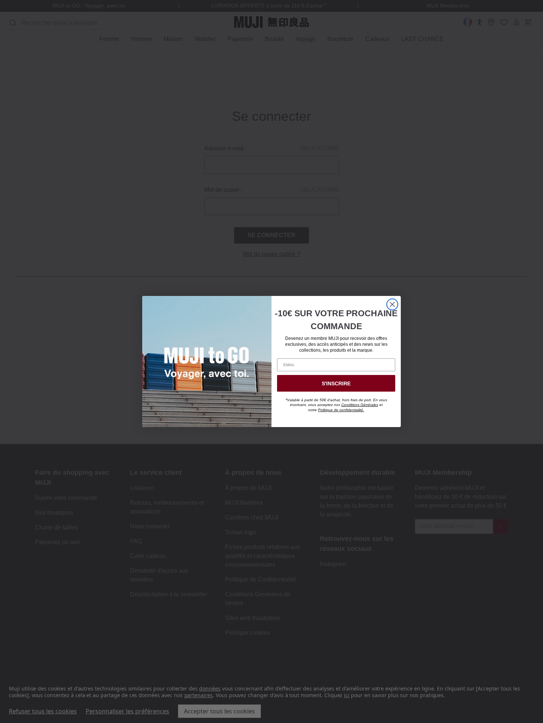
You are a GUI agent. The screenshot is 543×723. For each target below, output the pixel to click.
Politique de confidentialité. (341, 410)
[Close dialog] (392, 304)
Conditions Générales (359, 405)
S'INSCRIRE (336, 383)
